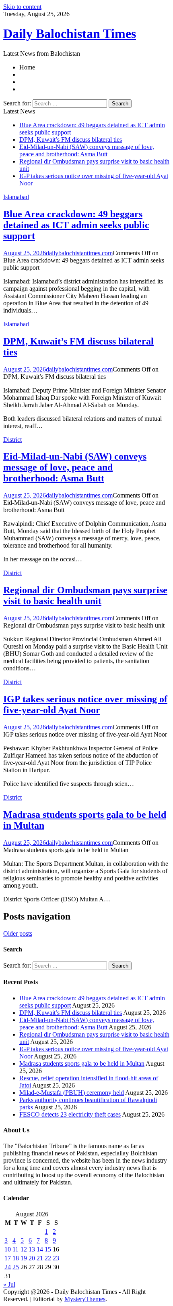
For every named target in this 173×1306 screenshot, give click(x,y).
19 (24, 1258)
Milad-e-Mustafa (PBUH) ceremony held (71, 1092)
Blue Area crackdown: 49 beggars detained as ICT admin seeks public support (76, 225)
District (12, 439)
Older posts (17, 933)
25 (15, 1267)
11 (15, 1249)
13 (32, 1249)
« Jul (9, 1284)
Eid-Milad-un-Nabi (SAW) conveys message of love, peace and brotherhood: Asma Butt (86, 150)
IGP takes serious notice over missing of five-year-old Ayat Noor (85, 704)
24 (7, 1267)
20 (32, 1258)
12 (24, 1249)
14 (40, 1249)
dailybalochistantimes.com (79, 253)
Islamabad (16, 196)
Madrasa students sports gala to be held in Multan (81, 1063)
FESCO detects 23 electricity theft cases (70, 1114)
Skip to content (22, 6)
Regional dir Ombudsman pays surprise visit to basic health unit (85, 595)
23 (56, 1258)
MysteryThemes (84, 1299)
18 (15, 1258)
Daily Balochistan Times (69, 33)
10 (7, 1249)
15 (48, 1249)
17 (7, 1258)
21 (40, 1258)
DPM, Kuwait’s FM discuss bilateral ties (70, 139)
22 (48, 1258)
